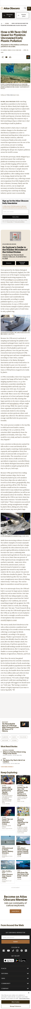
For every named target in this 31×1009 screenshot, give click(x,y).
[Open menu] (29, 8)
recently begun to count (9, 620)
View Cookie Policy (24, 998)
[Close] (29, 993)
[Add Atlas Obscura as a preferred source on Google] (28, 57)
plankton (5, 737)
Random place (24, 15)
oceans (14, 740)
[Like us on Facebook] (4, 951)
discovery (5, 740)
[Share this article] (2, 57)
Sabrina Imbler (7, 50)
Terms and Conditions (19, 221)
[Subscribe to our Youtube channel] (8, 951)
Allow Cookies (15, 1002)
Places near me (10, 15)
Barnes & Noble (22, 263)
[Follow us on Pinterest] (22, 951)
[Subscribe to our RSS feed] (26, 951)
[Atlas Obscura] (10, 8)
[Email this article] (6, 57)
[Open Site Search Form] (25, 8)
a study (22, 299)
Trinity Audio (10, 95)
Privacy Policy (10, 221)
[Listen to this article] (10, 57)
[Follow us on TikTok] (13, 950)
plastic (14, 737)
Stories (7, 23)
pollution (23, 737)
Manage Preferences (15, 1006)
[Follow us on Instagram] (17, 951)
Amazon (8, 263)
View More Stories (7, 766)
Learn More (15, 911)
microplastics (14, 403)
